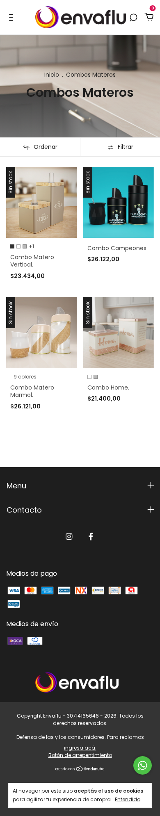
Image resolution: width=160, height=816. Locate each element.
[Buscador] (133, 17)
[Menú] (12, 17)
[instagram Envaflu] (69, 537)
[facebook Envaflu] (91, 537)
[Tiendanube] (80, 769)
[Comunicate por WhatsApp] (142, 765)
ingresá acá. (80, 747)
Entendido (127, 799)
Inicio (51, 75)
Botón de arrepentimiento (80, 755)
